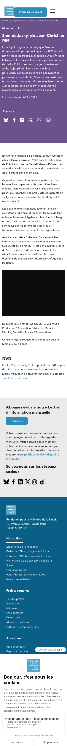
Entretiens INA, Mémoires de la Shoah (28, 556)
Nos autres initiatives (18, 579)
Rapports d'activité (17, 651)
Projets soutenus (17, 590)
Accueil (5, 20)
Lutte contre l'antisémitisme (22, 627)
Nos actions (14, 538)
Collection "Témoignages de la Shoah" (29, 551)
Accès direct (14, 638)
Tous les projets (15, 599)
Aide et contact (15, 647)
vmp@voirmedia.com (14, 378)
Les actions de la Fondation (22, 547)
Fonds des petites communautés (25, 575)
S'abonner (17, 421)
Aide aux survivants (17, 622)
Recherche (12, 604)
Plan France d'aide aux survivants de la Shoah (29, 563)
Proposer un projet (30, 12)
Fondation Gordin (16, 570)
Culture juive (13, 617)
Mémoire (11, 608)
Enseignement (14, 613)
